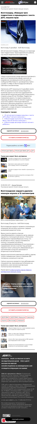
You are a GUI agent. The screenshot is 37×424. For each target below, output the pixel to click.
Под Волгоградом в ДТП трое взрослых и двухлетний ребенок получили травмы (19, 159)
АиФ (25, 220)
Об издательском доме (10, 361)
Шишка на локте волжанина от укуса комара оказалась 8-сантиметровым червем (20, 345)
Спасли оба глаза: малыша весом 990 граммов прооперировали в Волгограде (20, 339)
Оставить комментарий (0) (19, 137)
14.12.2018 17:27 (5, 7)
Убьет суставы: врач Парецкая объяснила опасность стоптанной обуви (19, 334)
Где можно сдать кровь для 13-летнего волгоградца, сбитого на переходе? (18, 164)
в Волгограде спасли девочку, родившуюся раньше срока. (16, 271)
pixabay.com (4, 44)
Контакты (5, 358)
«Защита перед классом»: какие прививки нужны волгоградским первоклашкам (17, 286)
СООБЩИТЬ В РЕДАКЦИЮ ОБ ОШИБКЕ (14, 368)
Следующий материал (18, 419)
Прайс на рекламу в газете (20, 358)
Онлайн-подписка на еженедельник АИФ (16, 366)
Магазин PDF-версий (9, 363)
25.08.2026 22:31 (5, 185)
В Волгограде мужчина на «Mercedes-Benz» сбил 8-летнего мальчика (17, 119)
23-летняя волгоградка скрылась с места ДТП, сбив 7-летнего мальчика (18, 116)
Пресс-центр (24, 361)
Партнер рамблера (16, 415)
